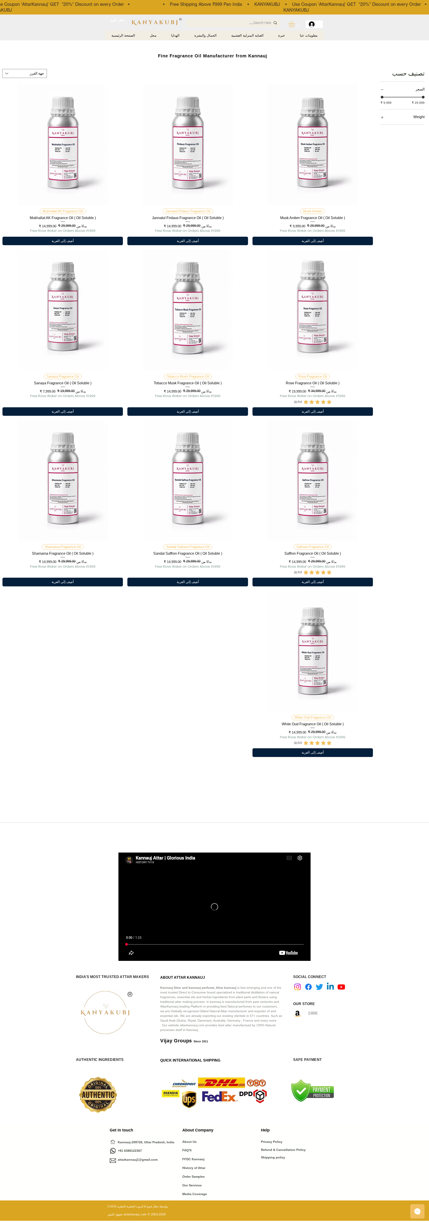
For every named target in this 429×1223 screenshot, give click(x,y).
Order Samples (193, 1176)
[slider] (382, 97)
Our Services (192, 1185)
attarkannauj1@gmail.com (138, 1159)
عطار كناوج (117, 20)
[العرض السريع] (312, 145)
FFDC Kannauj (193, 1159)
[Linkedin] (330, 987)
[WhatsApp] (113, 1151)
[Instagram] (297, 987)
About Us (189, 1142)
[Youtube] (341, 987)
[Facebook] (308, 987)
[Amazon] (297, 1013)
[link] (312, 402)
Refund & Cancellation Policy (283, 1150)
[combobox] (24, 73)
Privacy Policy (272, 1142)
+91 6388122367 (126, 1150)
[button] (295, 24)
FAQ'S (186, 1150)
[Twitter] (319, 987)
